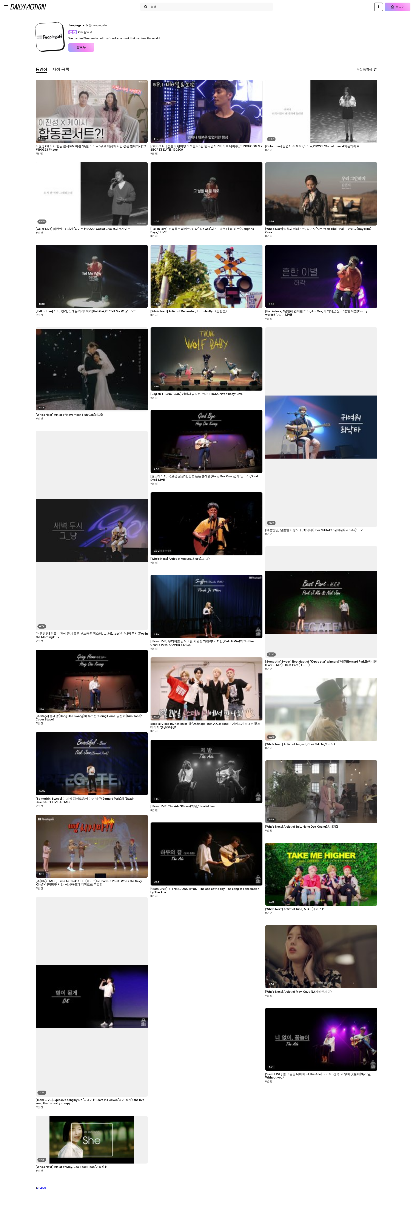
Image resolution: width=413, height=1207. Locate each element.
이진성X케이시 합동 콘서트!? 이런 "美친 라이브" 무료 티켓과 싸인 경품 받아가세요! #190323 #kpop (91, 148)
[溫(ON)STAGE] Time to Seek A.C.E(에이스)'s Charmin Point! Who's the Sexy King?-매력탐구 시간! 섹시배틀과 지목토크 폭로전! (89, 882)
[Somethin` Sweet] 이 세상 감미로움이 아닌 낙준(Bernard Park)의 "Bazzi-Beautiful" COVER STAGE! (85, 800)
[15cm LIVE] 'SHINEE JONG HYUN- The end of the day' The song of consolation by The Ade (204, 890)
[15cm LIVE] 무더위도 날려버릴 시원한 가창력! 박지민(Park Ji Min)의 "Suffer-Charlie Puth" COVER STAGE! (202, 643)
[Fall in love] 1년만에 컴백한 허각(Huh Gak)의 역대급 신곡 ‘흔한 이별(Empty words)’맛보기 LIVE (316, 313)
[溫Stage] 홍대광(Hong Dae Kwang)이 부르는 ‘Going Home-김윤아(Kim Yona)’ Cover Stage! (89, 717)
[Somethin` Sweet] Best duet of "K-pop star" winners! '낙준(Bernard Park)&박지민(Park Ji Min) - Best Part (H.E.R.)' (321, 663)
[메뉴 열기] (6, 7)
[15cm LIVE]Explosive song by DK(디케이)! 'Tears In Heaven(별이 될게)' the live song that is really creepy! (90, 1101)
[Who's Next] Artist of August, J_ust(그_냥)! (180, 559)
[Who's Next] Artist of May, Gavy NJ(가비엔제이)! (298, 992)
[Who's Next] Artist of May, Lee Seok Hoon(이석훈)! (71, 1167)
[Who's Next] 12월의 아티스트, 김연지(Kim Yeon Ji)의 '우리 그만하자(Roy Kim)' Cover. (318, 230)
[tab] (41, 69)
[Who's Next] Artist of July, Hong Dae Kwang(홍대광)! (301, 826)
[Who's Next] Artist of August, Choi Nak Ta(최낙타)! (300, 744)
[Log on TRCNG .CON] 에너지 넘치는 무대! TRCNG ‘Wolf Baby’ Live (196, 394)
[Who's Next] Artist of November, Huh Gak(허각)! (69, 415)
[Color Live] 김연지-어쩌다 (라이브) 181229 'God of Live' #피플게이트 (312, 146)
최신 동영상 (364, 69)
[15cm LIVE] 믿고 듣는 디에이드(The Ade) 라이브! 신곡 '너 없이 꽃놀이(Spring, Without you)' (318, 1076)
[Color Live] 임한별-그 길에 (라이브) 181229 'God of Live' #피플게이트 (83, 229)
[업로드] (378, 7)
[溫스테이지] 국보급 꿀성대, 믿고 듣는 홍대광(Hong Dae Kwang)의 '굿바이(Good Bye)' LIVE (204, 478)
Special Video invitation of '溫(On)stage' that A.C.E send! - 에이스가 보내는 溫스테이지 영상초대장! (205, 725)
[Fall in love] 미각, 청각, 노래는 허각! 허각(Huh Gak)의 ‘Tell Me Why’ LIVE (86, 311)
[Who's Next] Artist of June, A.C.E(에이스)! (294, 909)
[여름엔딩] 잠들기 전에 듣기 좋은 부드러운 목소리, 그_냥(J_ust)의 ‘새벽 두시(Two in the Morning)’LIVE (92, 635)
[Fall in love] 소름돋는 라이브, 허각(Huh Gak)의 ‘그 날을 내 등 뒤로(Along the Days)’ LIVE (202, 230)
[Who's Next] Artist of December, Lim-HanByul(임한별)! (188, 311)
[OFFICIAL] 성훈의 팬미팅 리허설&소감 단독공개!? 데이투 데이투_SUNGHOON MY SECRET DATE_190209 (206, 148)
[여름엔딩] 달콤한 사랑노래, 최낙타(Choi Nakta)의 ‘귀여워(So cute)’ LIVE (315, 530)
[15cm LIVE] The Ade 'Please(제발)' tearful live (182, 806)
